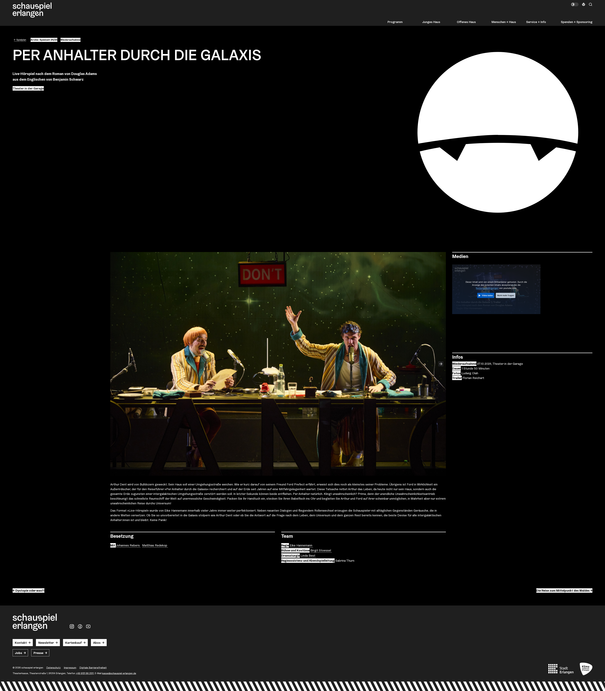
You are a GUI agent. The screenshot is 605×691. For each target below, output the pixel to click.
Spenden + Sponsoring (576, 21)
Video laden (487, 295)
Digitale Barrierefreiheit (93, 667)
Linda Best (308, 555)
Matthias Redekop (155, 545)
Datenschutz (53, 667)
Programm (395, 21)
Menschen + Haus (504, 21)
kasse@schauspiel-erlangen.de (119, 673)
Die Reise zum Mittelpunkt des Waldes (563, 590)
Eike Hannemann (301, 545)
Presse (38, 653)
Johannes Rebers (128, 545)
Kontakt (21, 643)
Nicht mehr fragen (505, 295)
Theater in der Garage (28, 88)
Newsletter (46, 643)
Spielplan (21, 39)
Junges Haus (431, 21)
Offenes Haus (466, 21)
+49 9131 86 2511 (85, 673)
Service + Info (536, 21)
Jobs (18, 653)
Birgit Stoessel (321, 550)
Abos (97, 643)
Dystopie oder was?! (29, 590)
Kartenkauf (73, 643)
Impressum (70, 667)
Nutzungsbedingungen (487, 288)
